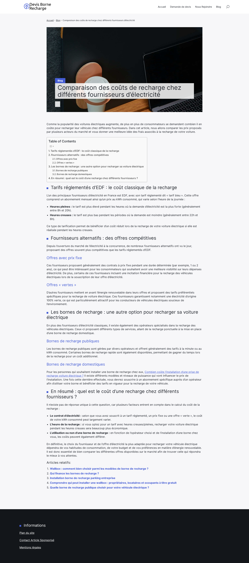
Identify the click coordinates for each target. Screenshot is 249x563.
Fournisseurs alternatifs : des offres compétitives (80, 154)
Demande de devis (180, 6)
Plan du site (26, 532)
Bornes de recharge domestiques (74, 174)
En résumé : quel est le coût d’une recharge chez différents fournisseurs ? (94, 178)
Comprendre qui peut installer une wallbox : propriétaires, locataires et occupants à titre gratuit (113, 482)
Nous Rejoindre (203, 6)
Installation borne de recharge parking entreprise (82, 478)
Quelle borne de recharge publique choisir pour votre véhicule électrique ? (99, 487)
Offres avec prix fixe (66, 159)
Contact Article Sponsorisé (36, 540)
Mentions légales (30, 547)
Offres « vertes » (65, 162)
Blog (218, 6)
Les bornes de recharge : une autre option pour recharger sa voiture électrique (97, 166)
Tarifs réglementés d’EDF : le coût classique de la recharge (85, 150)
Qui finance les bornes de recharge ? (74, 473)
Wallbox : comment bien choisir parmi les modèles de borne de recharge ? (99, 468)
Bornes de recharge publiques (72, 170)
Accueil (162, 6)
